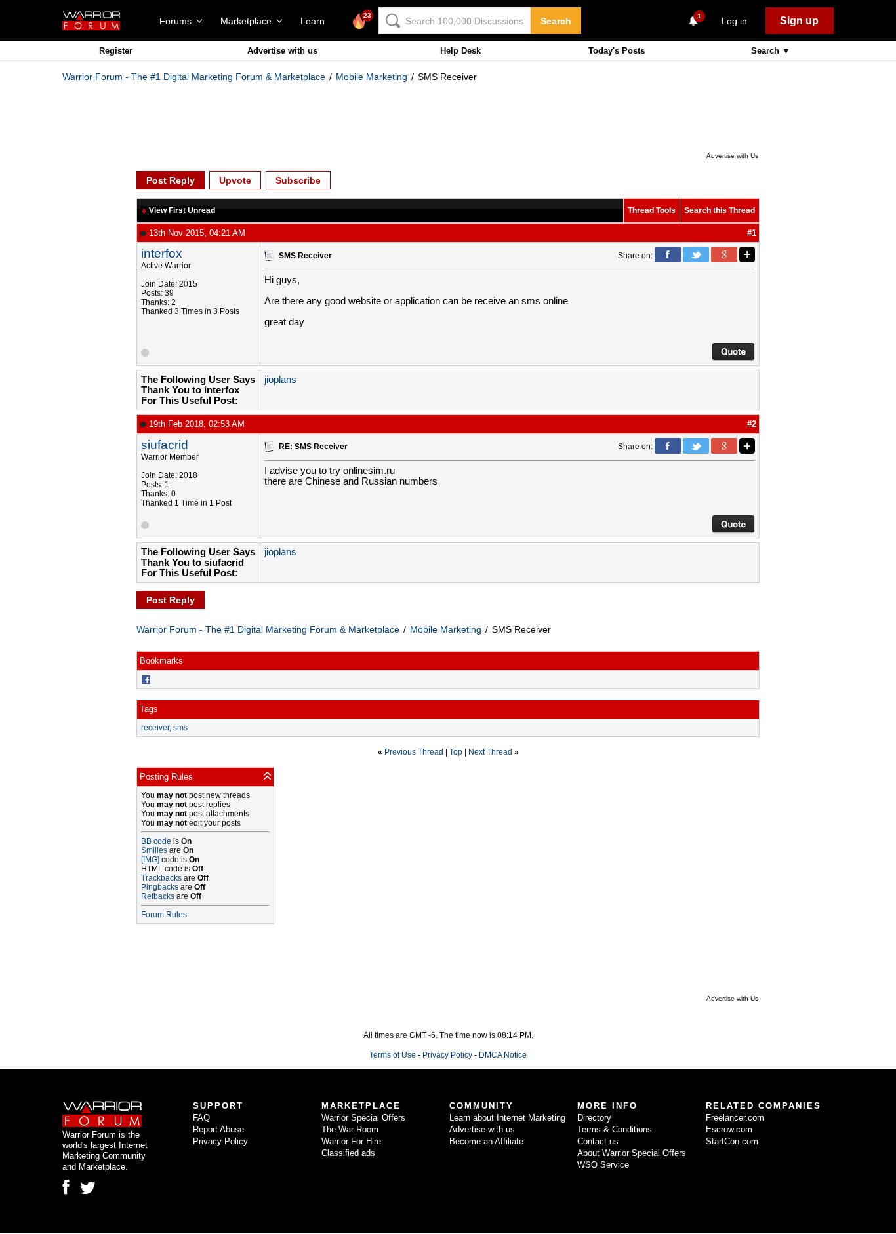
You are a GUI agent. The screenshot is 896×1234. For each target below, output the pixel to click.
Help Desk (460, 51)
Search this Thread (719, 210)
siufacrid (164, 445)
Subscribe (298, 180)
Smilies (154, 850)
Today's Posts (616, 51)
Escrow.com (729, 1129)
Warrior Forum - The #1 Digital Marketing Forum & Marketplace (193, 76)
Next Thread (490, 752)
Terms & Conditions (614, 1129)
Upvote (235, 180)
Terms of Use (392, 1055)
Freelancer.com (735, 1118)
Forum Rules (164, 914)
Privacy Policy (447, 1055)
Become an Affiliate (486, 1141)
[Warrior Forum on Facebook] (66, 1187)
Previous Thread (413, 752)
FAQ (201, 1118)
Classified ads (348, 1153)
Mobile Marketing (371, 76)
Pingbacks (159, 887)
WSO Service (603, 1165)
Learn (316, 21)
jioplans (280, 379)
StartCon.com (732, 1141)
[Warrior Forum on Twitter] (88, 1188)
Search (555, 21)
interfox (161, 253)
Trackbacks (161, 878)
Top (455, 752)
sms (180, 727)
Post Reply (170, 180)
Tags (149, 709)
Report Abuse (218, 1129)
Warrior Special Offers (363, 1118)
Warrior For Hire (351, 1141)
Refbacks (157, 896)
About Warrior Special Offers (631, 1153)
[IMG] (150, 859)
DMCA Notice (503, 1055)
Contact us (598, 1141)
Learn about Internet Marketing (507, 1118)
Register (115, 51)
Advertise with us (282, 51)
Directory (594, 1118)
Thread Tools (652, 210)
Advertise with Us (732, 155)
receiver (155, 727)
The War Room (349, 1129)
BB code (156, 841)
